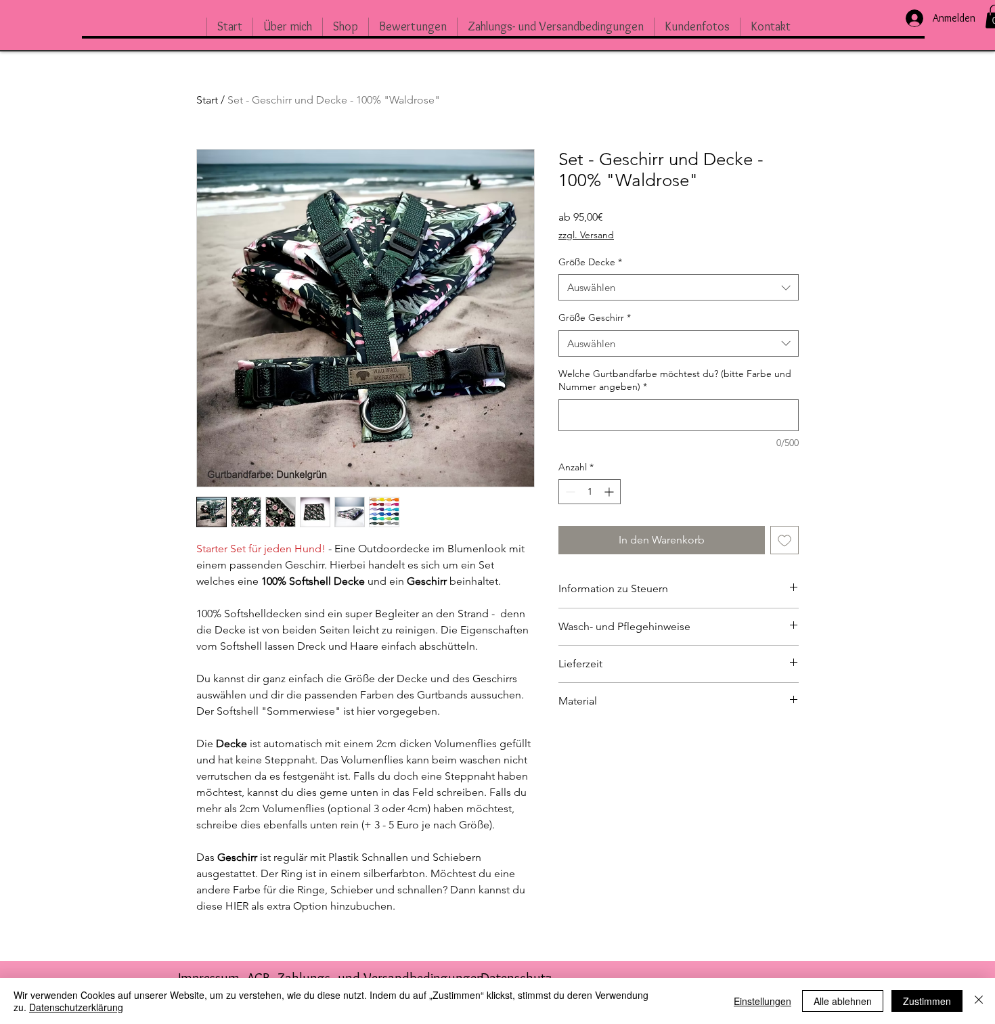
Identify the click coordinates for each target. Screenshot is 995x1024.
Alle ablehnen (843, 1001)
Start (207, 99)
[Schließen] (979, 1001)
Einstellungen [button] (762, 1001)
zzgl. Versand (586, 235)
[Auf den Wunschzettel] (784, 540)
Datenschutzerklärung (76, 1007)
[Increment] (610, 492)
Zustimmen (927, 1001)
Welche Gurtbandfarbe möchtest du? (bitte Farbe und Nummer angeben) (674, 380)
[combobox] (678, 287)
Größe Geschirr (594, 317)
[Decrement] (568, 492)
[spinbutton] (589, 492)
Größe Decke (590, 262)
